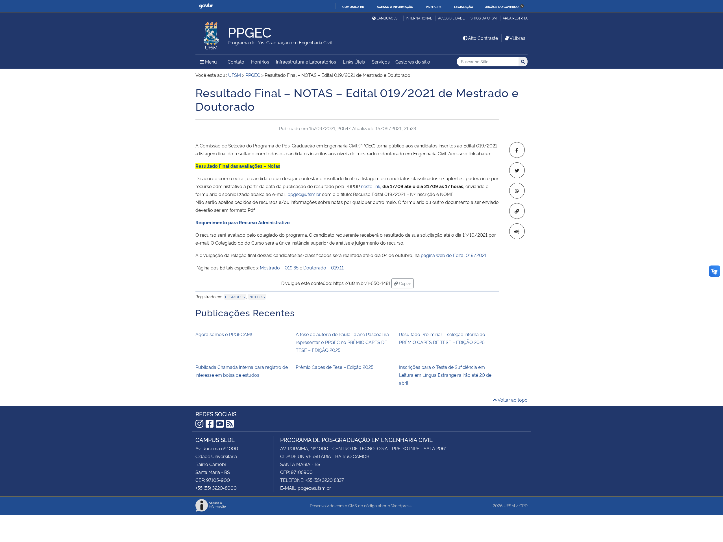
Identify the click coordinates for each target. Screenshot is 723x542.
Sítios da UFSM (484, 18)
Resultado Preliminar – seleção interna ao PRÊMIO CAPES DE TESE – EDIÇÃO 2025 (442, 338)
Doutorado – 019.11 (323, 267)
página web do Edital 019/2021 (454, 255)
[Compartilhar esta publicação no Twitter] (517, 170)
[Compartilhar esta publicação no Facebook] (517, 150)
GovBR (206, 6)
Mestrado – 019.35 (279, 267)
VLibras (517, 38)
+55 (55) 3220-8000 (216, 488)
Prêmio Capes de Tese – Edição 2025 (334, 367)
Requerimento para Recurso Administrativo (242, 222)
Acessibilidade (451, 18)
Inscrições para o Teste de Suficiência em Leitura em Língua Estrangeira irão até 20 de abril (445, 375)
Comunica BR (353, 6)
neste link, (371, 186)
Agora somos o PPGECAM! (223, 334)
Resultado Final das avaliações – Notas (237, 166)
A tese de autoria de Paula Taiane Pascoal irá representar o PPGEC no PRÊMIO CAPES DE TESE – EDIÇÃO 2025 (342, 342)
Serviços (381, 61)
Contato (236, 61)
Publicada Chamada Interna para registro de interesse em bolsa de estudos (241, 371)
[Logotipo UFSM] (211, 34)
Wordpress (401, 505)
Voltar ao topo (512, 400)
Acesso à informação (395, 6)
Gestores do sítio (412, 61)
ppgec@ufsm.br (304, 194)
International (419, 18)
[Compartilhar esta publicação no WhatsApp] (517, 191)
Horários (260, 61)
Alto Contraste (483, 38)
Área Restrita (515, 18)
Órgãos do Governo (502, 6)
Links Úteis (354, 61)
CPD (523, 505)
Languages (387, 18)
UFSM (509, 505)
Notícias (257, 296)
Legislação (463, 6)
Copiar (406, 283)
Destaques (235, 296)
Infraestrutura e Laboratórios (306, 61)
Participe (433, 6)
